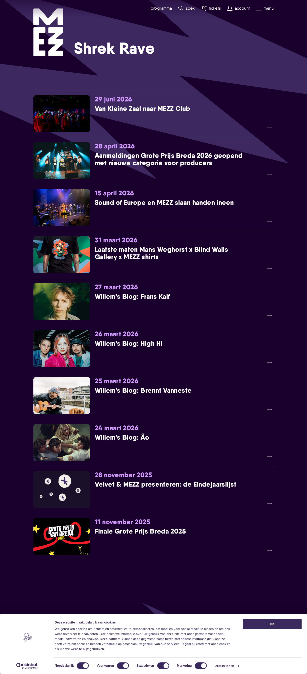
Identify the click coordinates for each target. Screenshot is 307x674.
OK (272, 624)
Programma (161, 8)
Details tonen (224, 666)
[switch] (123, 665)
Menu (269, 8)
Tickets (215, 8)
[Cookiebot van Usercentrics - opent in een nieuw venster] (27, 666)
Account (242, 8)
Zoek (190, 8)
